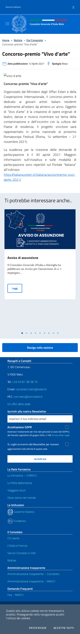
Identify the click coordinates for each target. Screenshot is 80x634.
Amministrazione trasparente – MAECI (31, 581)
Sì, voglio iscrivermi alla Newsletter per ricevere (33, 444)
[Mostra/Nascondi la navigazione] (7, 23)
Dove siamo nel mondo (21, 497)
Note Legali (64, 435)
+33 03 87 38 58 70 (25, 382)
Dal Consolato (34, 40)
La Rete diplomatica (19, 483)
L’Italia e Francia (17, 545)
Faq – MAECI (15, 595)
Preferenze (38, 628)
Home (5, 40)
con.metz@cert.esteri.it (28, 396)
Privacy (55, 435)
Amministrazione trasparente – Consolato (33, 574)
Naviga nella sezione (40, 347)
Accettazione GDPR (19, 427)
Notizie (18, 40)
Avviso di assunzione (22, 257)
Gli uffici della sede (18, 404)
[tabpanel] (40, 269)
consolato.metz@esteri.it (31, 389)
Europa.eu (19, 521)
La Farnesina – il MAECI (22, 475)
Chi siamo (13, 538)
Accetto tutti (64, 628)
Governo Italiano (13, 7)
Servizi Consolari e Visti (21, 553)
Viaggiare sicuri (16, 490)
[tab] (22, 333)
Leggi (17, 288)
